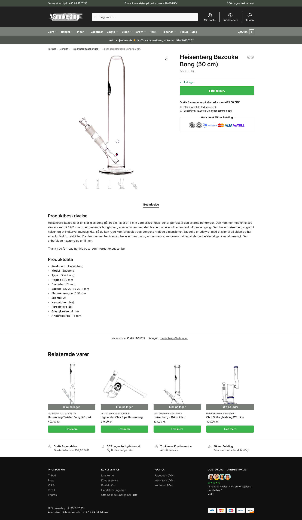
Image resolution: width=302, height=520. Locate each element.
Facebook (161, 475)
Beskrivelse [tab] (151, 204)
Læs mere (72, 428)
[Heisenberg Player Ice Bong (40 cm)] (252, 57)
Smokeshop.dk (60, 508)
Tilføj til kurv (217, 91)
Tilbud (52, 475)
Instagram (161, 480)
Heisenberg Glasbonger (85, 48)
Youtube (160, 485)
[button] (245, 31)
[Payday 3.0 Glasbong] (249, 57)
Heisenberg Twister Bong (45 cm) (69, 417)
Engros (52, 495)
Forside (52, 48)
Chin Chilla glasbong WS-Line (225, 417)
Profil (51, 490)
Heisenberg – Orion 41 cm (170, 417)
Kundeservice (230, 20)
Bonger (64, 48)
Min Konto (209, 20)
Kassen (249, 20)
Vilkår (51, 485)
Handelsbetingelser (113, 490)
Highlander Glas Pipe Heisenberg (122, 417)
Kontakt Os (108, 485)
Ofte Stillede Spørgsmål (116, 495)
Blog (51, 480)
